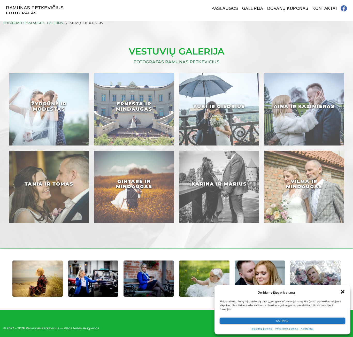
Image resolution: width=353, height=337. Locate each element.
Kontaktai (307, 328)
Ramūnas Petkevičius (35, 7)
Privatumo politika (286, 328)
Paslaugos (224, 8)
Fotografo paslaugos (24, 23)
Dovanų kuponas (288, 8)
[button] (342, 291)
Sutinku (282, 320)
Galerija (252, 8)
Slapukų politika (261, 328)
